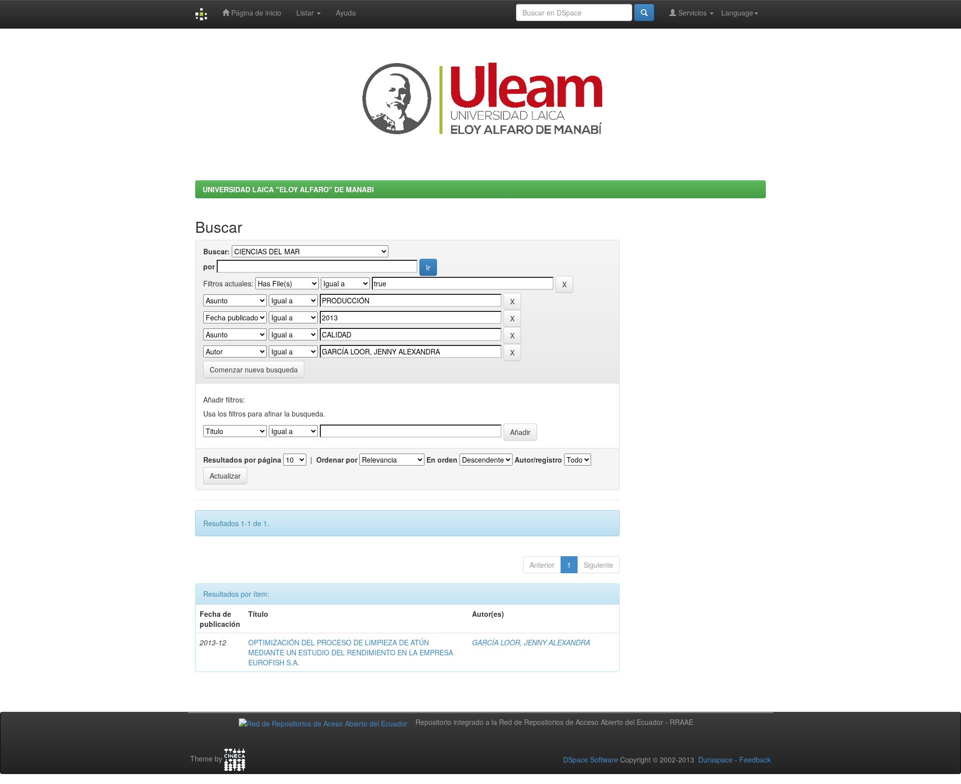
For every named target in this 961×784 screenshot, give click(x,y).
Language (737, 13)
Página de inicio (255, 13)
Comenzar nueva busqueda (254, 369)
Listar (306, 13)
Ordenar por (336, 460)
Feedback (755, 759)
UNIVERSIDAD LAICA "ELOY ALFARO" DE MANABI (288, 189)
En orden (441, 460)
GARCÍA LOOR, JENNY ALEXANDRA (531, 642)
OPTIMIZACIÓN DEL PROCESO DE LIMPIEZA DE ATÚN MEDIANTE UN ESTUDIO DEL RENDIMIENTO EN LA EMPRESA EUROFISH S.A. (350, 652)
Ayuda (346, 13)
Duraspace (715, 759)
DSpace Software (590, 759)
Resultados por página (242, 460)
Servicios (692, 13)
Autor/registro (538, 460)
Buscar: (216, 251)
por (209, 266)
